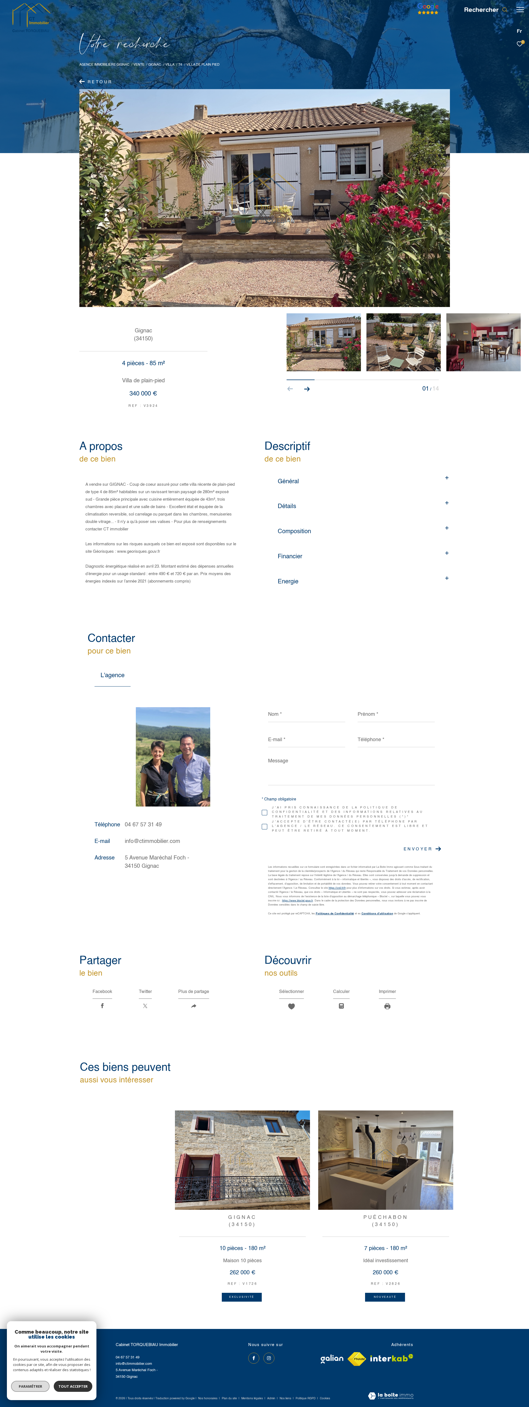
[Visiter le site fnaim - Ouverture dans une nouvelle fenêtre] (356, 1359)
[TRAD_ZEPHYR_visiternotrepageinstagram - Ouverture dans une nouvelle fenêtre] (268, 1358)
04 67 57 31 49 (143, 825)
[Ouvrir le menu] (520, 9)
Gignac (154, 64)
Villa (169, 64)
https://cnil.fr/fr (337, 888)
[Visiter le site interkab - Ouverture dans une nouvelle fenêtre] (391, 1357)
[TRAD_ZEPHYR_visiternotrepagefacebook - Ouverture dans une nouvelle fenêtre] (253, 1358)
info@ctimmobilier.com (152, 841)
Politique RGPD (305, 1398)
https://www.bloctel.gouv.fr (297, 900)
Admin (271, 1398)
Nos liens (286, 1398)
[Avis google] (428, 14)
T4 (180, 64)
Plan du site (230, 1398)
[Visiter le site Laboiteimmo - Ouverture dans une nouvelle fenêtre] (390, 1396)
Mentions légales (252, 1398)
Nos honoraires (207, 1398)
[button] (307, 389)
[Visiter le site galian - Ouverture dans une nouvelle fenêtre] (332, 1359)
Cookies (325, 1398)
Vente (138, 64)
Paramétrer (30, 1386)
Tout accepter (73, 1386)
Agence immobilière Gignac (104, 64)
